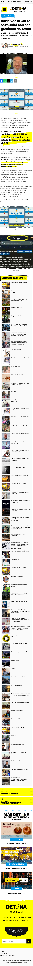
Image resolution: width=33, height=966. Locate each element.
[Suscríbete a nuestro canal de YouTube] (19, 912)
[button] (16, 792)
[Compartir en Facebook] (1, 81)
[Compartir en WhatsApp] (5, 81)
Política (7, 15)
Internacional (25, 918)
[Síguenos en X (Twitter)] (11, 912)
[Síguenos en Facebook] (16, 912)
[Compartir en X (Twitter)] (8, 81)
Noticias (26, 921)
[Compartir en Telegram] (11, 81)
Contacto (3, 951)
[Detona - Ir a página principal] (19, 8)
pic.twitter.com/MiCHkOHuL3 (9, 196)
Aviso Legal (3, 953)
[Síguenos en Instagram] (14, 912)
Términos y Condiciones (7, 955)
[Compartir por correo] (15, 81)
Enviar (28, 941)
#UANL (3, 2)
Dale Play (14, 918)
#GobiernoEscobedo (15, 2)
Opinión (5, 918)
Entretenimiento (10, 921)
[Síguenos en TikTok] (22, 912)
